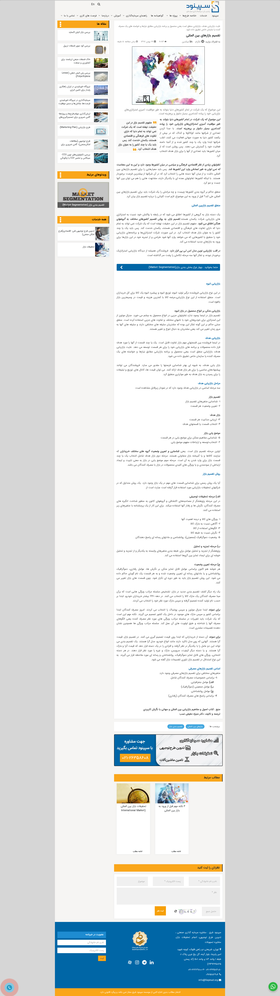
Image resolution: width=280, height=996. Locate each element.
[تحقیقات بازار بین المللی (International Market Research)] (133, 793)
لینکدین (185, 42)
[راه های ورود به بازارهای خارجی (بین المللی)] (210, 793)
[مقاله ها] (60, 24)
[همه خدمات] (60, 220)
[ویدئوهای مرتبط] (60, 175)
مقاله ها (101, 24)
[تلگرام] (144, 962)
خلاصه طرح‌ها (189, 16)
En (92, 4)
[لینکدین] (151, 962)
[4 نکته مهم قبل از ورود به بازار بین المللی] (172, 793)
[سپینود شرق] (203, 7)
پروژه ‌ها (173, 16)
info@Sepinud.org (208, 980)
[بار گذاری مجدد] (176, 911)
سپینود (215, 16)
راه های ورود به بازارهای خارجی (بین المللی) (210, 808)
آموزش (117, 16)
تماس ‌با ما (69, 16)
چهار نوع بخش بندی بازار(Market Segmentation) (175, 267)
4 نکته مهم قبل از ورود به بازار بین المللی (172, 808)
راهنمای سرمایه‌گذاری (136, 16)
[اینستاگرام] (137, 962)
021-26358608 (135, 758)
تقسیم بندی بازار (175, 726)
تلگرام (197, 42)
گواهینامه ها (157, 16)
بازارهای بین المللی (195, 726)
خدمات (203, 16)
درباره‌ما (105, 16)
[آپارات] (129, 962)
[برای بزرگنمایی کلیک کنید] (168, 75)
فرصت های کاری (88, 16)
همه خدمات (99, 219)
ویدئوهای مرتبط (96, 174)
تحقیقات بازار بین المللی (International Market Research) (133, 810)
